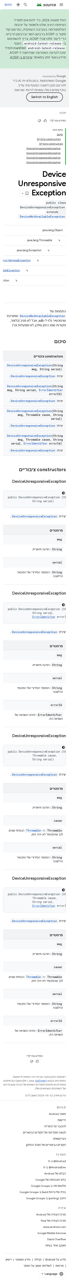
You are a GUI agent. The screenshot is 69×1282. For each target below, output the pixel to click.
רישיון (9, 1259)
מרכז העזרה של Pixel (53, 1220)
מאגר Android (57, 1114)
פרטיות (59, 1265)
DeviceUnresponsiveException (29, 365)
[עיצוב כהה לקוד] (63, 493)
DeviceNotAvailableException (42, 216)
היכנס (8, 4)
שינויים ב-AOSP (21, 57)
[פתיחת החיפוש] (25, 4)
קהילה (37, 1259)
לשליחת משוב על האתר (37, 1265)
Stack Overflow (56, 1239)
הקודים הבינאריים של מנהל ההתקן (46, 1145)
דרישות (62, 1120)
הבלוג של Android (55, 1173)
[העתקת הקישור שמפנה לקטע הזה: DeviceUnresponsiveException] (8, 481)
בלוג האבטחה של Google (50, 1179)
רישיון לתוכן (41, 1080)
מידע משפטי (23, 1259)
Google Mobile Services (51, 1233)
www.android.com (54, 1227)
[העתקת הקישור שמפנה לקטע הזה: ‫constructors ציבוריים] (15, 470)
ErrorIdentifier (51, 390)
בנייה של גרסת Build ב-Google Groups (43, 1192)
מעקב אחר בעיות (55, 1245)
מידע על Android (55, 1259)
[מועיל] (45, 121)
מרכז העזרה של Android (51, 1214)
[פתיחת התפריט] (61, 4)
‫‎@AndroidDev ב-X (54, 1167)
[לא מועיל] (39, 121)
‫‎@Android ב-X (57, 1161)
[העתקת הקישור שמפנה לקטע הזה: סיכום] (50, 342)
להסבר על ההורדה (55, 1126)
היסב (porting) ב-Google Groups (46, 1198)
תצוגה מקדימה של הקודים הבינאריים (44, 1132)
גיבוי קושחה (59, 1138)
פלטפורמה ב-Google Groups (48, 1186)
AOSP (62, 113)
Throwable (33, 830)
